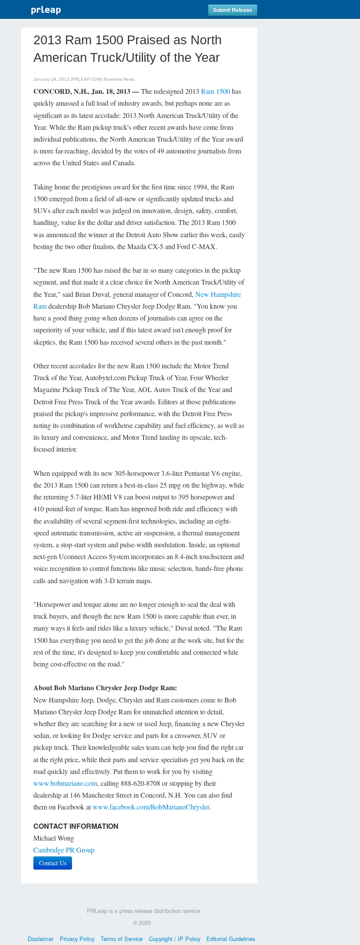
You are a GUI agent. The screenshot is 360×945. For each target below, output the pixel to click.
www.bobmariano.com (65, 783)
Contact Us (52, 863)
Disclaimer (41, 938)
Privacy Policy (77, 938)
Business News (119, 79)
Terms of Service (122, 938)
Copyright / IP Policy (174, 938)
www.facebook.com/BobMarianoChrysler (151, 806)
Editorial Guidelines (230, 938)
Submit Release (232, 10)
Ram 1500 (215, 91)
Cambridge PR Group (63, 849)
